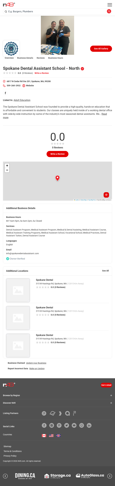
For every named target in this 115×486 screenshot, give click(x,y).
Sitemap (7, 446)
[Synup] (61, 414)
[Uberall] (53, 413)
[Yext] (45, 413)
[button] (57, 178)
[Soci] (74, 413)
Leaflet (77, 200)
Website (30, 85)
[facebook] (5, 93)
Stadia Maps (84, 200)
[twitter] (67, 425)
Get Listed (106, 385)
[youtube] (74, 425)
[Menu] (110, 5)
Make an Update (36, 368)
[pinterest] (59, 425)
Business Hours (55, 58)
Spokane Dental (44, 279)
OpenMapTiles (92, 200)
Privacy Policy (10, 456)
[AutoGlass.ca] (90, 476)
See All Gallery (101, 48)
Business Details (25, 58)
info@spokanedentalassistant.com (22, 253)
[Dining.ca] (25, 476)
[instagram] (52, 425)
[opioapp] (82, 425)
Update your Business (36, 363)
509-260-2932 (14, 85)
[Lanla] (69, 413)
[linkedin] (89, 425)
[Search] (109, 11)
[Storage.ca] (58, 476)
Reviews (41, 58)
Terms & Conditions (13, 451)
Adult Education (22, 100)
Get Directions (106, 195)
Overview (9, 58)
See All (105, 270)
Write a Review (42, 73)
